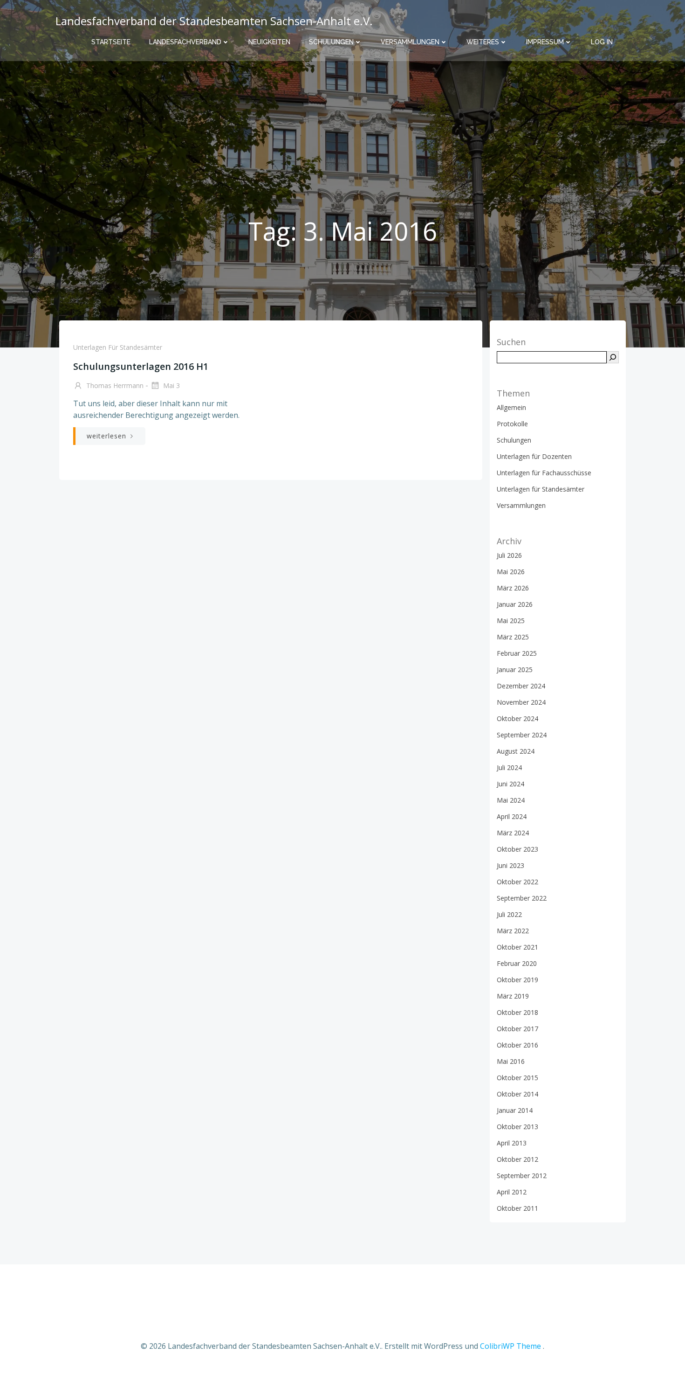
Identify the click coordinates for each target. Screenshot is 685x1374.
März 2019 (513, 996)
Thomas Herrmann (114, 385)
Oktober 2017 (517, 1028)
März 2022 (513, 930)
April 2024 (512, 816)
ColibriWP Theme (510, 1346)
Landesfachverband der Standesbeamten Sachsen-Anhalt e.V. (214, 20)
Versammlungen (410, 42)
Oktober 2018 (517, 1012)
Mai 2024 (511, 800)
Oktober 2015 (517, 1077)
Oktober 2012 (517, 1159)
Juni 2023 (510, 865)
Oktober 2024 (517, 718)
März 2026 (513, 587)
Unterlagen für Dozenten (534, 456)
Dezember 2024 (521, 685)
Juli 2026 (509, 555)
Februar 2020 (517, 963)
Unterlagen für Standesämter (117, 347)
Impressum (545, 42)
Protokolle (512, 423)
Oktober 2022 (517, 881)
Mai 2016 (511, 1061)
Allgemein (511, 407)
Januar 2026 (515, 604)
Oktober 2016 (517, 1045)
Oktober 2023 (517, 849)
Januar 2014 (515, 1110)
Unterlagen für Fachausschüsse (544, 472)
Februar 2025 (517, 653)
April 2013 (512, 1142)
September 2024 (522, 734)
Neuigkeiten (269, 42)
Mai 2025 (511, 620)
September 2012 (522, 1175)
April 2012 (512, 1191)
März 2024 (513, 832)
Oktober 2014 (517, 1093)
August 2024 (515, 751)
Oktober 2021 (517, 947)
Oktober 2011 (517, 1208)
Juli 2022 (509, 914)
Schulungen (331, 42)
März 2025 (513, 636)
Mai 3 (170, 385)
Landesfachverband (185, 42)
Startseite (110, 42)
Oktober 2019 (517, 979)
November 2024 (521, 702)
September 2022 (522, 898)
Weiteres (482, 42)
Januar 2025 (515, 669)
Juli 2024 (509, 767)
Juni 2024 (510, 783)
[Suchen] (613, 357)
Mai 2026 (511, 571)
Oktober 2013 (517, 1126)
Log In (602, 42)
